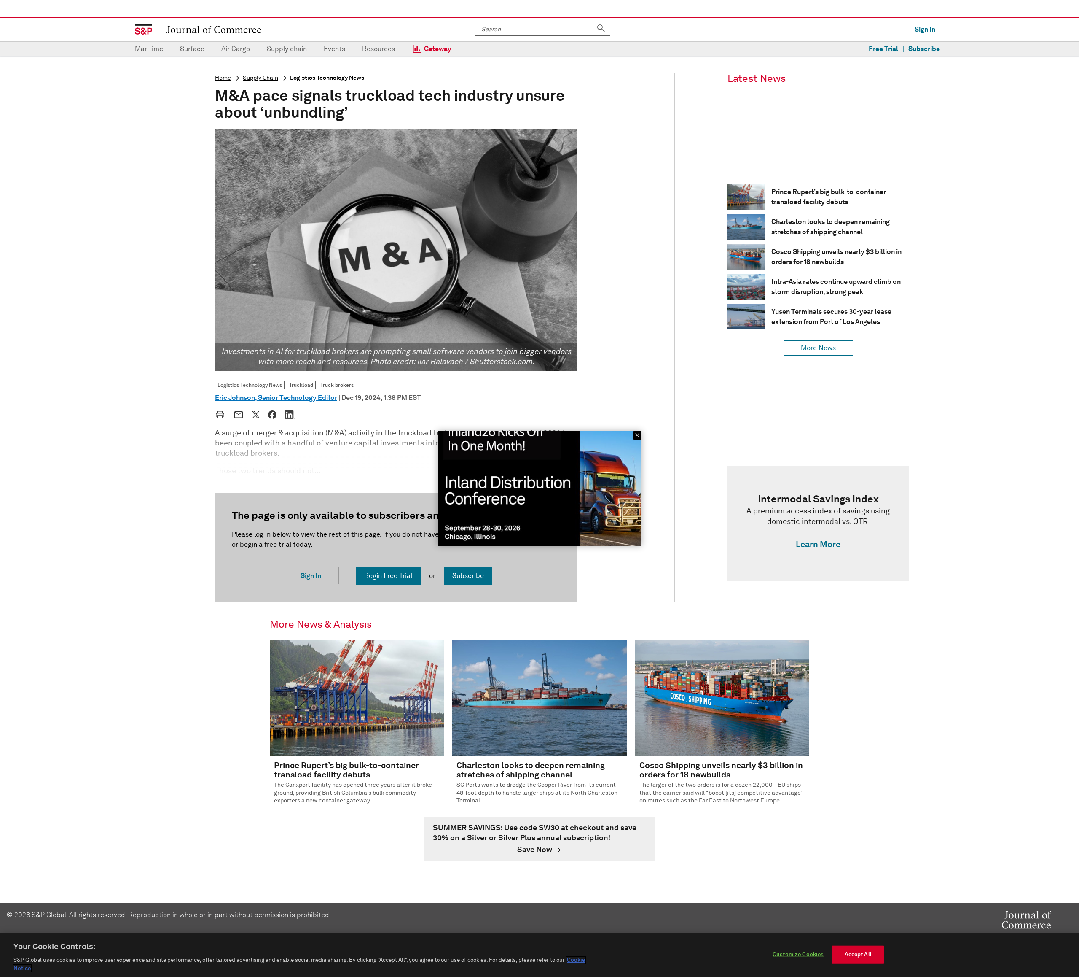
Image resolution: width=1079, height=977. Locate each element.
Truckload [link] (301, 385)
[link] (818, 523)
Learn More (818, 544)
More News (818, 348)
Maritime (149, 49)
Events (334, 49)
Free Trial (883, 49)
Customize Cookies (798, 954)
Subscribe (924, 49)
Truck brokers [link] (337, 385)
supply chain (260, 77)
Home (223, 77)
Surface (192, 49)
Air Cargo (235, 49)
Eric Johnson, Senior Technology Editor (276, 398)
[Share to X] (256, 414)
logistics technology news (327, 77)
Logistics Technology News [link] (249, 385)
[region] (539, 955)
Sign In (925, 29)
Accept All (858, 954)
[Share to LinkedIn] (290, 414)
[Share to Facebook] (272, 414)
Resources (378, 49)
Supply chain (287, 49)
